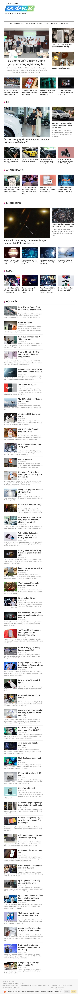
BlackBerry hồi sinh (26, 788)
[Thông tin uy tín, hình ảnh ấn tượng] (20, 14)
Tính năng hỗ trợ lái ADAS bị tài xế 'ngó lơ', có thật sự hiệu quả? (47, 161)
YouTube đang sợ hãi (27, 385)
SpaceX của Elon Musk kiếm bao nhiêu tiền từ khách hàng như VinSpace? (30, 898)
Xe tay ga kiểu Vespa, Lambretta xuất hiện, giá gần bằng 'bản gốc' (65, 161)
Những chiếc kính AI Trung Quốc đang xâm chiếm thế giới (29, 553)
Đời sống (54, 23)
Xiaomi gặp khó (25, 459)
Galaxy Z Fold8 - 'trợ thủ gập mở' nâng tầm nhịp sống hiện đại (28, 354)
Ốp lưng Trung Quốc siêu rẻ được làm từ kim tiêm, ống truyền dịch (30, 820)
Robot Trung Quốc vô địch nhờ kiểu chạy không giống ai (12, 92)
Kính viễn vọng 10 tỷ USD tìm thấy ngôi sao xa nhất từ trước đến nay (25, 241)
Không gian (30, 23)
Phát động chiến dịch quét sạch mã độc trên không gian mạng (12, 189)
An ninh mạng (19, 23)
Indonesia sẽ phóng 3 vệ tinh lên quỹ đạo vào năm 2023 (30, 261)
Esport (39, 23)
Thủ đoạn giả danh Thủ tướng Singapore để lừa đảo (65, 92)
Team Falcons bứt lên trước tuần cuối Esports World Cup (47, 290)
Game (46, 23)
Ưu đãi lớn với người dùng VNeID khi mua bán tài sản (29, 92)
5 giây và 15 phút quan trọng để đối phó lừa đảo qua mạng (29, 947)
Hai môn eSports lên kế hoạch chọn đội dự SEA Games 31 (12, 290)
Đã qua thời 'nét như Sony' (29, 505)
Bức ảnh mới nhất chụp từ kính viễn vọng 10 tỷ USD (11, 261)
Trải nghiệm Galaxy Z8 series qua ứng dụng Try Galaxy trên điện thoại (28, 535)
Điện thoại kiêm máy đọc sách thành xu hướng (62, 46)
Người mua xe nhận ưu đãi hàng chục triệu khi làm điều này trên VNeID (29, 520)
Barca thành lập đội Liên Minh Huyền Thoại (29, 290)
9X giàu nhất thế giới (27, 598)
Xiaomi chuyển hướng (61, 68)
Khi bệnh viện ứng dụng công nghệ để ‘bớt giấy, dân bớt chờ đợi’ (30, 474)
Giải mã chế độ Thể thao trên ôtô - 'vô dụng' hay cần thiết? (11, 161)
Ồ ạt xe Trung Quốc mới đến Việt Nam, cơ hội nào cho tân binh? (26, 140)
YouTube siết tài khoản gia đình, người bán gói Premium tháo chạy (29, 632)
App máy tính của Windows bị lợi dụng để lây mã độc (47, 189)
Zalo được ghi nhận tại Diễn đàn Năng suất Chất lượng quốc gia (30, 712)
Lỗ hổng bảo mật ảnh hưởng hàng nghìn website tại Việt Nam (65, 189)
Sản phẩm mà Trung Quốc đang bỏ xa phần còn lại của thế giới (30, 615)
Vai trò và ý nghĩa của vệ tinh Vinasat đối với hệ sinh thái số (47, 261)
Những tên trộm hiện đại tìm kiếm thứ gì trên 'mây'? (47, 92)
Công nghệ (64, 23)
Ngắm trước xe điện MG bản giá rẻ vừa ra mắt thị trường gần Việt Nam (62, 125)
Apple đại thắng (25, 322)
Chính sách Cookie (52, 991)
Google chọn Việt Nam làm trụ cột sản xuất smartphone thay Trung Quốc (30, 665)
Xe (11, 23)
